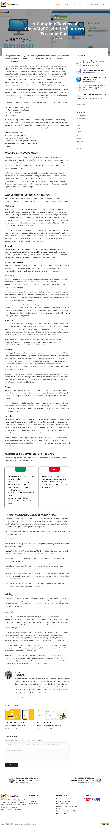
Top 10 (66, 4)
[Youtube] (87, 800)
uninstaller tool (18, 176)
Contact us (32, 801)
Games (79, 125)
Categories (95, 4)
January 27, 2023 (42, 728)
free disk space (18, 220)
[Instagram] (95, 800)
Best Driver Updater (62, 804)
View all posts (21, 697)
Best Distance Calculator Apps (93, 70)
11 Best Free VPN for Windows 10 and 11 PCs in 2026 (94, 78)
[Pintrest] (92, 799)
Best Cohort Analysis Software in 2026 (94, 95)
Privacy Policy (33, 804)
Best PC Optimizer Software (65, 799)
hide (20, 133)
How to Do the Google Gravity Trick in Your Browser (93, 62)
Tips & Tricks (80, 145)
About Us (32, 799)
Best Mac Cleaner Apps (63, 801)
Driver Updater (81, 115)
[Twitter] (90, 799)
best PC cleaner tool (37, 79)
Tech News (81, 4)
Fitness (79, 122)
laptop (79, 132)
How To (72, 4)
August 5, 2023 (52, 39)
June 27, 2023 (8, 728)
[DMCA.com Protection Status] (104, 824)
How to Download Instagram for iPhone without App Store (94, 87)
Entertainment (81, 118)
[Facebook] (85, 799)
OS (88, 4)
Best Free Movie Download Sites (66, 811)
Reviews (58, 4)
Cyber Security (81, 112)
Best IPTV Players (61, 813)
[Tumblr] (98, 800)
